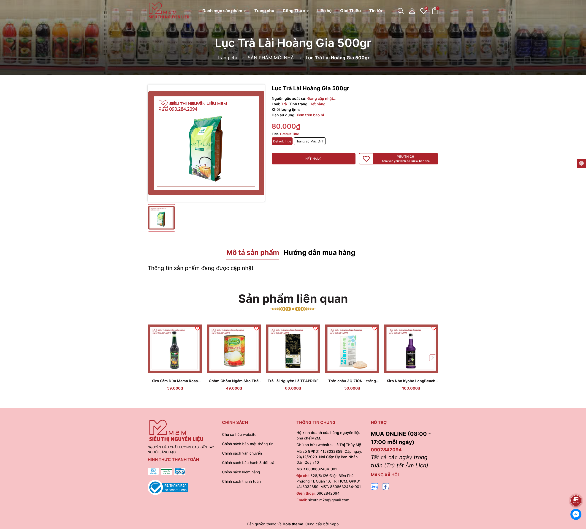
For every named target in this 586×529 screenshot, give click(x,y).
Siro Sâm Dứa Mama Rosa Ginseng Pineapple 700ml (175, 381)
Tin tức (376, 10)
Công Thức (294, 10)
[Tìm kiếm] (400, 10)
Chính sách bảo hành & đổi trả (248, 462)
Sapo (334, 524)
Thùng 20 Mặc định (309, 141)
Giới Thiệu (350, 10)
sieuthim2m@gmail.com (328, 500)
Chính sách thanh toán (241, 481)
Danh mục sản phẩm (222, 10)
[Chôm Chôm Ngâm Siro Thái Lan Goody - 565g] (234, 349)
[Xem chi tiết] (169, 371)
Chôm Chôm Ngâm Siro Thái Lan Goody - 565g (234, 381)
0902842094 (328, 493)
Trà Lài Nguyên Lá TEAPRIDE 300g (293, 381)
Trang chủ (264, 10)
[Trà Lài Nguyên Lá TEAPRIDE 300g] (293, 349)
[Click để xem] (206, 143)
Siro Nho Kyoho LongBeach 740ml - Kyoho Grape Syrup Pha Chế (411, 381)
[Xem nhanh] (180, 371)
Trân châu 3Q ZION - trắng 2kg (352, 381)
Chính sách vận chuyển (242, 453)
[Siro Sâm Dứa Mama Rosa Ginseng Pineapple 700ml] (175, 349)
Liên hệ (324, 10)
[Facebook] (385, 486)
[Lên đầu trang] (576, 487)
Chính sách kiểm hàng (241, 472)
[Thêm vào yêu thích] (197, 328)
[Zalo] (374, 486)
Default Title (282, 141)
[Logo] (169, 10)
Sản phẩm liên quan (293, 298)
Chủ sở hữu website (239, 434)
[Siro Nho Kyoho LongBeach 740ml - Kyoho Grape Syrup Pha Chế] (411, 349)
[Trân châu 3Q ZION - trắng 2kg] (352, 349)
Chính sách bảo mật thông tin (247, 444)
